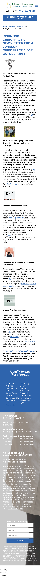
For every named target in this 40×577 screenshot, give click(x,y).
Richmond (10, 383)
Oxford (9, 395)
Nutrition (14, 336)
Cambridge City (12, 398)
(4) (10, 278)
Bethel (23, 388)
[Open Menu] (36, 5)
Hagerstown (25, 398)
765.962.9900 (27, 11)
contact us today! (15, 508)
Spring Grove (11, 393)
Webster (9, 386)
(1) (32, 114)
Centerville (10, 405)
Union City (24, 383)
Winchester (25, 400)
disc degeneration (16, 218)
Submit (20, 541)
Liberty (23, 386)
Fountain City (11, 388)
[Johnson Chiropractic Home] (20, 5)
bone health (29, 341)
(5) (10, 332)
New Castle (10, 400)
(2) (34, 169)
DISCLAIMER (7, 557)
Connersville (25, 395)
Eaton (8, 403)
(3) (9, 234)
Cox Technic (12, 184)
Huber (8, 390)
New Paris (24, 390)
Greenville (24, 393)
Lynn (22, 403)
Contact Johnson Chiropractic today (18, 351)
